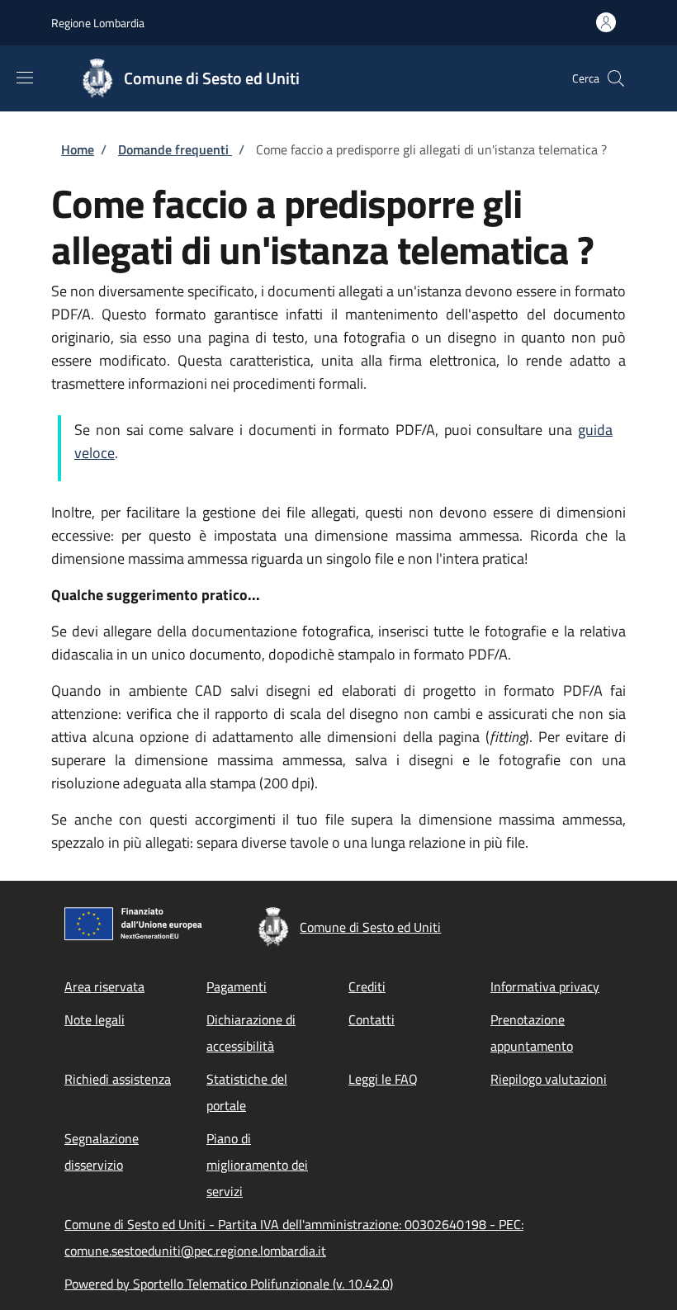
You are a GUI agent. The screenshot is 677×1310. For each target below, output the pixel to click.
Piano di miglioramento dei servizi (257, 1164)
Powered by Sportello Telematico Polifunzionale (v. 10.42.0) (228, 1283)
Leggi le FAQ (383, 1079)
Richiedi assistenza (117, 1079)
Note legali (94, 1019)
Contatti (371, 1019)
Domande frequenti (175, 149)
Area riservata (104, 986)
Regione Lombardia (97, 22)
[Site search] (616, 78)
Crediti (367, 986)
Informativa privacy (544, 986)
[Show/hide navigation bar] (25, 77)
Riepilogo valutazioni (548, 1079)
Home (77, 149)
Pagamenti (236, 986)
